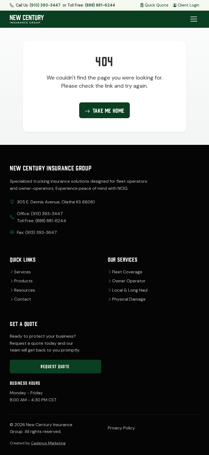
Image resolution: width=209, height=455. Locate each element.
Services (22, 272)
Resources (24, 290)
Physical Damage (129, 299)
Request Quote (55, 366)
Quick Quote (156, 5)
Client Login (188, 5)
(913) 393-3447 (45, 5)
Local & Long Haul (129, 290)
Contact (22, 299)
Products (23, 281)
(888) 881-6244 (100, 5)
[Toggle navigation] (193, 19)
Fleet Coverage (127, 272)
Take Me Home (108, 110)
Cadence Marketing (48, 443)
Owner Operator (129, 281)
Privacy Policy (121, 428)
